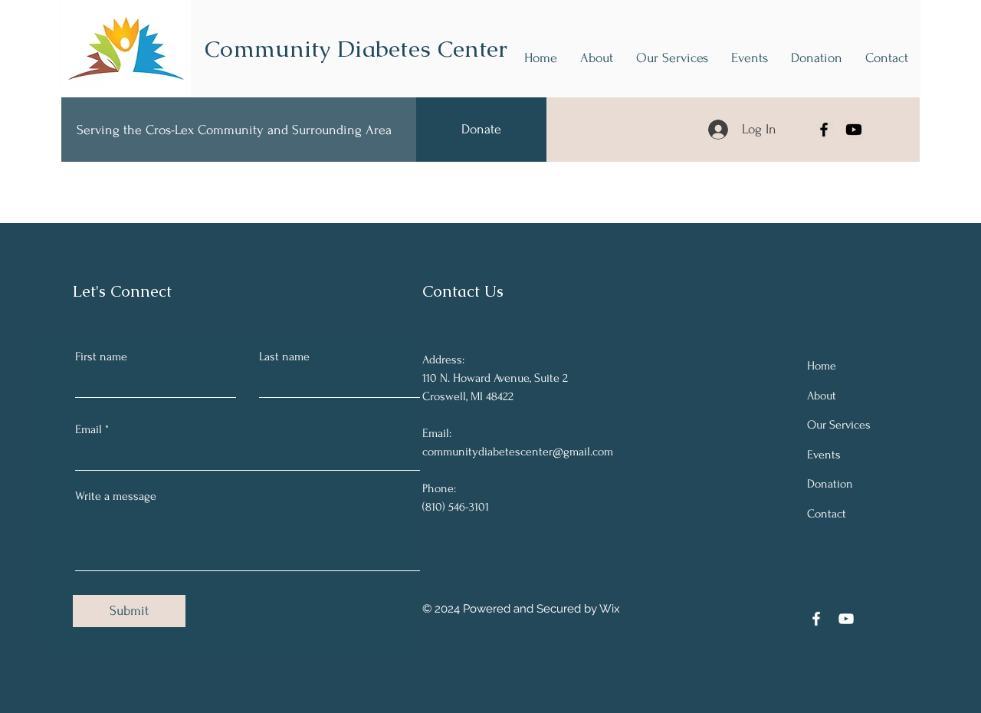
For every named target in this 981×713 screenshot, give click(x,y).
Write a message (115, 496)
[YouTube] (846, 619)
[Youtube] (854, 129)
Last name (284, 356)
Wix (609, 609)
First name (101, 356)
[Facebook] (824, 129)
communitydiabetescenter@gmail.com (517, 451)
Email (88, 429)
